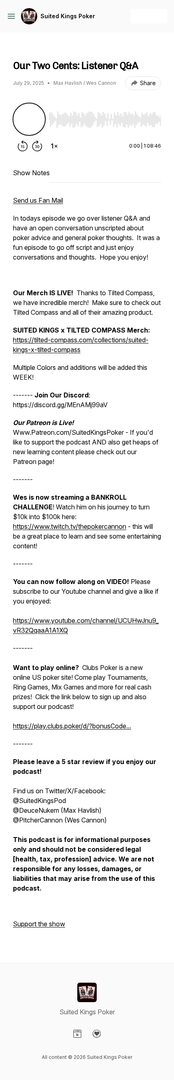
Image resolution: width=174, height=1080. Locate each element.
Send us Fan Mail (38, 200)
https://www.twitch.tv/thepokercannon (69, 526)
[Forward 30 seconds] (37, 146)
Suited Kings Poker (67, 16)
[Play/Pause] (29, 119)
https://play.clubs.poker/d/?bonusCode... (72, 726)
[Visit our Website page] (77, 1034)
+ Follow (149, 16)
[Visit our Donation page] (97, 1034)
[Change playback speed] (54, 146)
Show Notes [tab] (31, 173)
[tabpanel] (87, 566)
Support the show (39, 924)
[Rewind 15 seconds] (22, 146)
